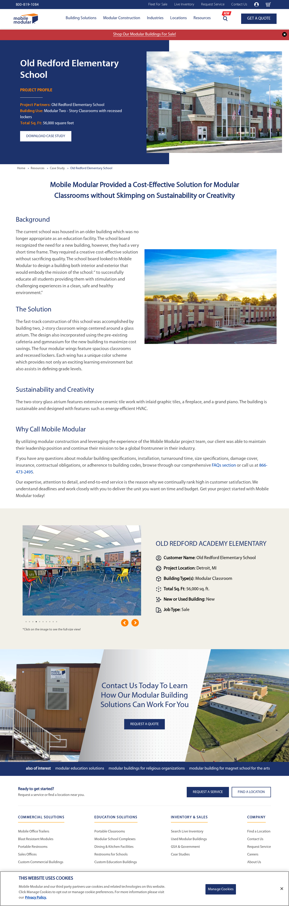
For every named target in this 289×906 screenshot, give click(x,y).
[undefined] (26, 621)
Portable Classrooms (109, 831)
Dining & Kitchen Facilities (113, 847)
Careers (252, 854)
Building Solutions (81, 18)
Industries (155, 18)
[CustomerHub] (256, 4)
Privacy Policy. (36, 897)
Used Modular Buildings (189, 839)
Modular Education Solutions (79, 769)
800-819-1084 (27, 5)
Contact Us (239, 4)
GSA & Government (185, 847)
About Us (254, 862)
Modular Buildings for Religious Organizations (147, 769)
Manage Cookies (220, 889)
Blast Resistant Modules (35, 839)
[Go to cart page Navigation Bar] (268, 4)
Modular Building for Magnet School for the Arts (229, 769)
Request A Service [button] (208, 792)
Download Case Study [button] (45, 136)
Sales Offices (27, 854)
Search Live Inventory (187, 831)
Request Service (212, 4)
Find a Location (258, 831)
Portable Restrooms (32, 847)
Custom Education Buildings (115, 862)
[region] (144, 888)
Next (135, 623)
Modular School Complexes (114, 839)
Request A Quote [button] (144, 724)
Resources (202, 18)
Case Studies (180, 854)
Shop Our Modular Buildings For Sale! (144, 34)
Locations (178, 18)
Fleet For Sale (157, 4)
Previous (124, 623)
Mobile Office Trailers (33, 831)
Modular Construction (121, 18)
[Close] (282, 889)
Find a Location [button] (251, 792)
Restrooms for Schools (111, 854)
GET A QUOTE (258, 19)
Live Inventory (184, 4)
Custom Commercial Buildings (40, 862)
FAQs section (224, 465)
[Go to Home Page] (25, 18)
